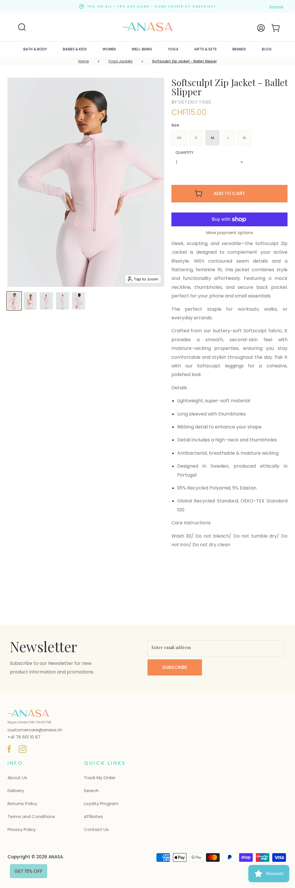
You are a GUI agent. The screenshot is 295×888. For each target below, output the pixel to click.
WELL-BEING (142, 49)
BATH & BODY (35, 49)
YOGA (173, 49)
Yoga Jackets (120, 61)
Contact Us (96, 829)
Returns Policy (22, 803)
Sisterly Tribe (194, 102)
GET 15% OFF (28, 871)
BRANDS (239, 49)
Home (83, 61)
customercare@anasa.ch (34, 730)
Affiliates (93, 816)
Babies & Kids (75, 49)
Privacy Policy (21, 829)
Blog (266, 49)
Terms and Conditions (31, 816)
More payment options (229, 232)
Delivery (15, 791)
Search (91, 791)
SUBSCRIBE (174, 667)
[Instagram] (21, 748)
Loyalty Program (101, 803)
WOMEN (109, 49)
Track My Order (100, 778)
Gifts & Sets (205, 49)
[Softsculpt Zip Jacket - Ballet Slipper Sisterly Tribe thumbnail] (14, 301)
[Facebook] (8, 748)
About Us (17, 778)
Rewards (276, 6)
